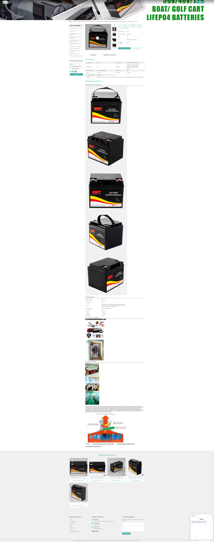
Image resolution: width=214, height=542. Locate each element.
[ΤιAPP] (70, 71)
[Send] (211, 540)
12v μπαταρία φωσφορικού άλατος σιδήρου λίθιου (86, 21)
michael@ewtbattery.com (76, 66)
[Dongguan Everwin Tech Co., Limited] (5, 2)
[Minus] (211, 515)
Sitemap (83, 540)
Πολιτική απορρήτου (77, 540)
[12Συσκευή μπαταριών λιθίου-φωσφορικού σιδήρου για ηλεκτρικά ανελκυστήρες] (135, 467)
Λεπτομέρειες (93, 54)
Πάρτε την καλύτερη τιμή (124, 48)
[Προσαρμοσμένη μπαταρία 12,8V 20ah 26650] (79, 492)
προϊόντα (172, 2)
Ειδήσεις (71, 527)
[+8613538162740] (97, 531)
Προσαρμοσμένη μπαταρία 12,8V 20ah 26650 (79, 502)
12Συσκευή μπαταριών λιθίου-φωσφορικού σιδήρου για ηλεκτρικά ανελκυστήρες (135, 477)
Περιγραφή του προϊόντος (109, 54)
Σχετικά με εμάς (166, 2)
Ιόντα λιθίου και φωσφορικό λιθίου (93, 446)
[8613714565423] (95, 531)
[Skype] (76, 71)
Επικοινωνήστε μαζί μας (190, 2)
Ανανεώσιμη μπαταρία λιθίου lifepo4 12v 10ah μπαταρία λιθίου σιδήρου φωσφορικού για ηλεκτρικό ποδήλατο (98, 477)
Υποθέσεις (72, 529)
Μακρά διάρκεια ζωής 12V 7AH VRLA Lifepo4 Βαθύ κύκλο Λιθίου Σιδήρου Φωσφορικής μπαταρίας (78, 477)
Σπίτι (161, 2)
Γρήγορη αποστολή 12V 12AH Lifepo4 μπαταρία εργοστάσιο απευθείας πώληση (116, 477)
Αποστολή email (126, 533)
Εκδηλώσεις (183, 2)
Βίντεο (178, 2)
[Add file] (192, 540)
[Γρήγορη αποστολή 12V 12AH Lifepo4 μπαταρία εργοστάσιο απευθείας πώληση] (116, 467)
